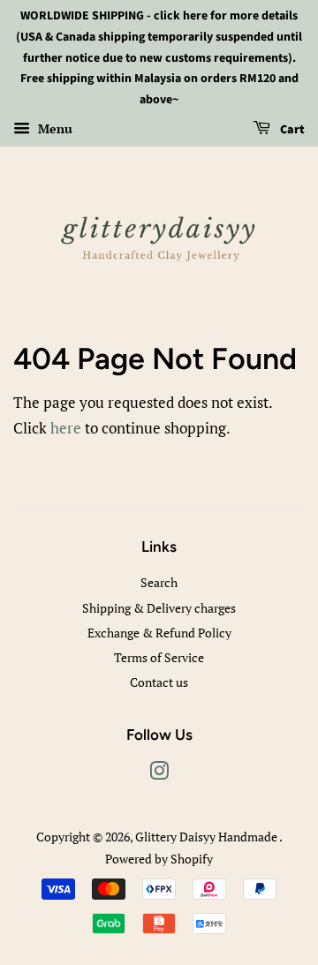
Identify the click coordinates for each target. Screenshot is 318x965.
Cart (291, 130)
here (65, 428)
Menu (53, 128)
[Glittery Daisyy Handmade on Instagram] (159, 773)
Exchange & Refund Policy (159, 632)
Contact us (159, 682)
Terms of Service (159, 657)
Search (159, 582)
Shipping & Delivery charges (159, 607)
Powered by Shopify (159, 858)
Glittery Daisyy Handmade (207, 836)
